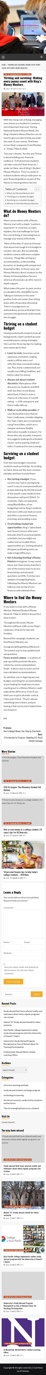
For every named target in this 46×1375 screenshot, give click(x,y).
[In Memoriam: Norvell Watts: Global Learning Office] (23, 1332)
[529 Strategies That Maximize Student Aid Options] (23, 770)
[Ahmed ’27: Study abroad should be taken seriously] (23, 1195)
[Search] (41, 57)
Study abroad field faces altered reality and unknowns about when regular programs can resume (23, 1014)
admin (8, 89)
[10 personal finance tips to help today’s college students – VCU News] (23, 855)
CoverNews (37, 1367)
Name (7, 942)
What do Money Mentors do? (20, 193)
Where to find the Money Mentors (23, 203)
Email (27, 942)
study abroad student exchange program (22, 1090)
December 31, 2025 (17, 878)
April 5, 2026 (15, 1311)
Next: (23, 737)
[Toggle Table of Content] (36, 189)
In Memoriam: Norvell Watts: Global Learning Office (19, 1053)
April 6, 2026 (16, 1265)
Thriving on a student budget (20, 196)
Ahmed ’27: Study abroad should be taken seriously (22, 1023)
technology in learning (14, 1095)
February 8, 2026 (17, 793)
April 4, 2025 (17, 89)
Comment (9, 907)
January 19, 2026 (17, 835)
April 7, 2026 (16, 1218)
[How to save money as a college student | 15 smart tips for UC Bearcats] (23, 812)
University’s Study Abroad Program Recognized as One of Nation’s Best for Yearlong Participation (21, 1044)
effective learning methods (16, 1085)
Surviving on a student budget (21, 200)
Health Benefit (8, 1122)
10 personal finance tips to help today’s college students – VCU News (21, 873)
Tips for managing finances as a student (17, 74)
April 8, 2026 (16, 1174)
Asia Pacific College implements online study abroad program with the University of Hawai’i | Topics (22, 1033)
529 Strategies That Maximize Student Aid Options (22, 789)
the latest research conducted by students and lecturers (23, 1101)
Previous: (22, 729)
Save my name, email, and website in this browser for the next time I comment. (21, 970)
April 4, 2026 (15, 1355)
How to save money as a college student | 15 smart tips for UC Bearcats (23, 831)
